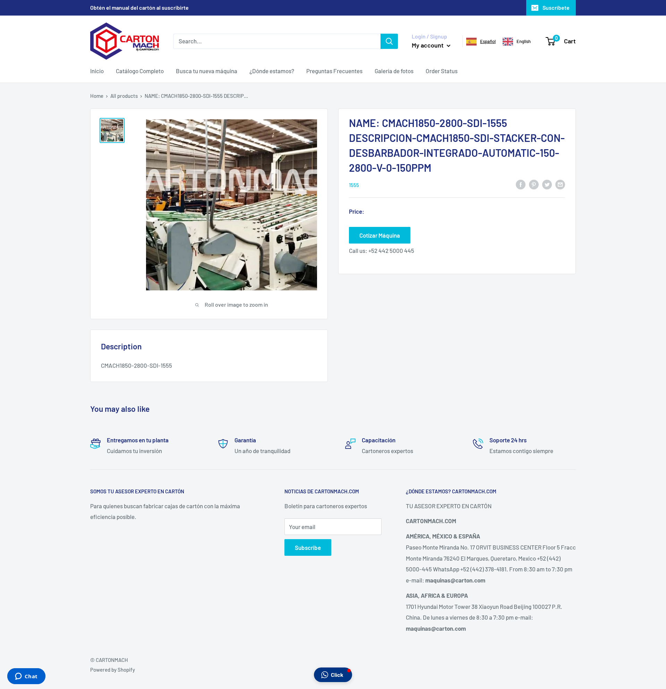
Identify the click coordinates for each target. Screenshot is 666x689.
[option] (516, 41)
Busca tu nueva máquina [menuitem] (206, 70)
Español (488, 41)
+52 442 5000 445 (391, 250)
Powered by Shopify (112, 669)
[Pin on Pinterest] (534, 184)
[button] (333, 674)
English (523, 41)
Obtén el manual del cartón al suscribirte (139, 7)
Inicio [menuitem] (97, 70)
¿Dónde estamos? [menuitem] (271, 70)
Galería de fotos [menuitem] (394, 70)
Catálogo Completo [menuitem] (140, 70)
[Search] (389, 41)
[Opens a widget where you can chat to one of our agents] (26, 677)
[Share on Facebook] (521, 184)
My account (428, 45)
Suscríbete (556, 7)
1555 (354, 184)
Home (96, 96)
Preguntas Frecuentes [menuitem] (334, 70)
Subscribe (308, 547)
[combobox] (481, 41)
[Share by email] (560, 184)
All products (124, 96)
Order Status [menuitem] (442, 70)
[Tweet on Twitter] (547, 184)
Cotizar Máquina (379, 234)
